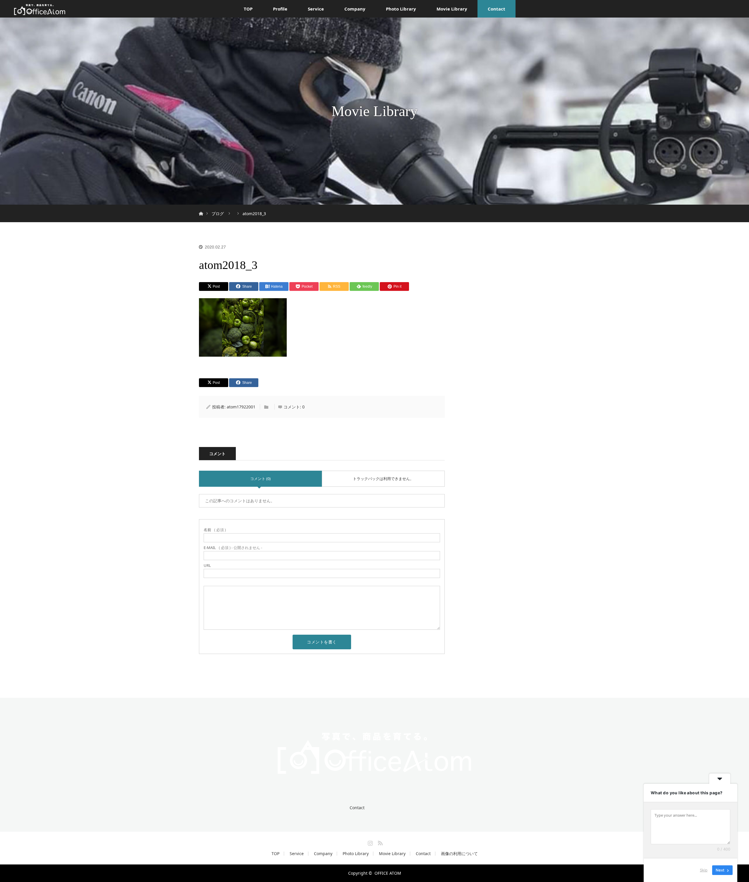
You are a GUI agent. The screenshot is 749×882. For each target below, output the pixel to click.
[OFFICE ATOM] (374, 779)
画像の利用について (459, 854)
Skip (703, 870)
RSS (379, 842)
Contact (496, 9)
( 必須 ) (215, 530)
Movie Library (452, 9)
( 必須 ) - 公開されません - (233, 548)
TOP (248, 9)
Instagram (369, 842)
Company (354, 9)
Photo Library (401, 9)
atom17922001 (241, 407)
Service (316, 9)
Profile (280, 9)
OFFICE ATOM (387, 873)
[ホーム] (201, 207)
